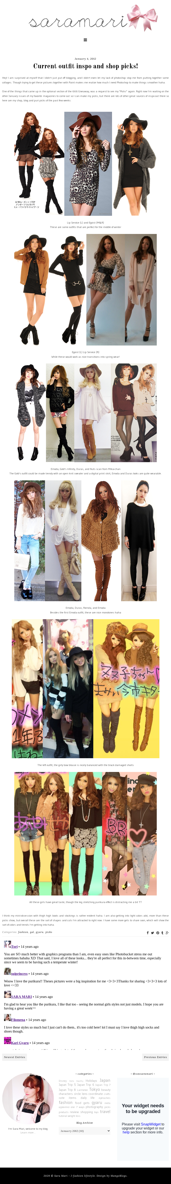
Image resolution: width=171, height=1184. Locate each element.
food (78, 1103)
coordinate (95, 1094)
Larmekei (82, 1090)
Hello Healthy (76, 1081)
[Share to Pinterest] (157, 933)
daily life (88, 1098)
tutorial (63, 1115)
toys (96, 1112)
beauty (105, 1090)
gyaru (40, 932)
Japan (105, 1080)
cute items (67, 1098)
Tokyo (94, 1089)
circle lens (81, 1094)
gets (86, 1103)
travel (105, 1111)
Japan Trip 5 (67, 1085)
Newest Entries (14, 1057)
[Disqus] (85, 994)
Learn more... (28, 1132)
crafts (107, 1094)
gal (32, 932)
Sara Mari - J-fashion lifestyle (74, 1175)
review (74, 1112)
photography (94, 1107)
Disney (63, 1080)
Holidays (91, 1081)
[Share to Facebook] (148, 933)
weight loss (74, 1115)
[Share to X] (152, 933)
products (64, 1112)
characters (66, 1094)
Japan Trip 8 (67, 1090)
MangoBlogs (119, 1175)
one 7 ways (78, 1107)
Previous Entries (155, 1057)
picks (48, 932)
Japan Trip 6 (85, 1085)
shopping (86, 1112)
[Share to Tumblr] (162, 933)
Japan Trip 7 (102, 1084)
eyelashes (104, 1098)
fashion (23, 932)
